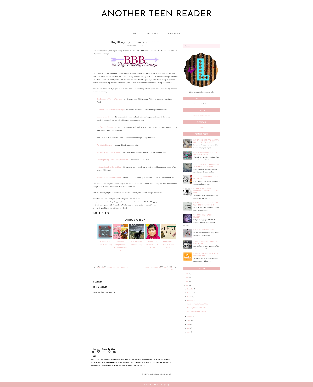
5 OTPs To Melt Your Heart (203, 230)
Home (135, 34)
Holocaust (95, 362)
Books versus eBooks (105, 117)
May (188, 328)
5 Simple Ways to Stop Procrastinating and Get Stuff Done (205, 191)
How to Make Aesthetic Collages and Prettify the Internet (206, 141)
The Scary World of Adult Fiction (197, 308)
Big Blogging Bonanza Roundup (196, 311)
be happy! (94, 359)
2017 (187, 278)
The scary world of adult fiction (112, 267)
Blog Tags (124, 359)
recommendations (162, 362)
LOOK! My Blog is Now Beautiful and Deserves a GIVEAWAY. (205, 153)
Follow (202, 127)
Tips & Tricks (105, 365)
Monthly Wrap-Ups (108, 362)
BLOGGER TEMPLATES (152, 384)
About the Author (153, 34)
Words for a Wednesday (122, 365)
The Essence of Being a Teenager (109, 99)
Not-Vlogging (123, 362)
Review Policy (174, 34)
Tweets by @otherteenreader (202, 116)
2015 (187, 286)
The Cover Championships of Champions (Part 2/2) (121, 246)
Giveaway (157, 359)
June (188, 324)
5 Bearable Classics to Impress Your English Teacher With (205, 204)
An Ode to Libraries (104, 145)
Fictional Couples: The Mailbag (109, 167)
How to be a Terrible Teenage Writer (197, 304)
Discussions (146, 359)
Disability (135, 359)
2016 (187, 282)
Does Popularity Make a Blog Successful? (113, 159)
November (190, 293)
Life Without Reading (105, 127)
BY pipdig (165, 384)
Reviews (94, 365)
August (189, 316)
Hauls (166, 359)
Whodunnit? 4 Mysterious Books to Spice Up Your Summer (206, 165)
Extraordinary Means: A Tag (136, 243)
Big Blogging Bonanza (109, 359)
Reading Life (148, 362)
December (190, 289)
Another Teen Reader (156, 14)
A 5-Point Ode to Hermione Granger (111, 109)
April (188, 332)
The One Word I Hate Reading (108, 152)
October (189, 297)
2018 (187, 274)
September (190, 301)
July (188, 320)
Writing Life (138, 365)
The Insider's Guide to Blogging (109, 177)
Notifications (135, 362)
